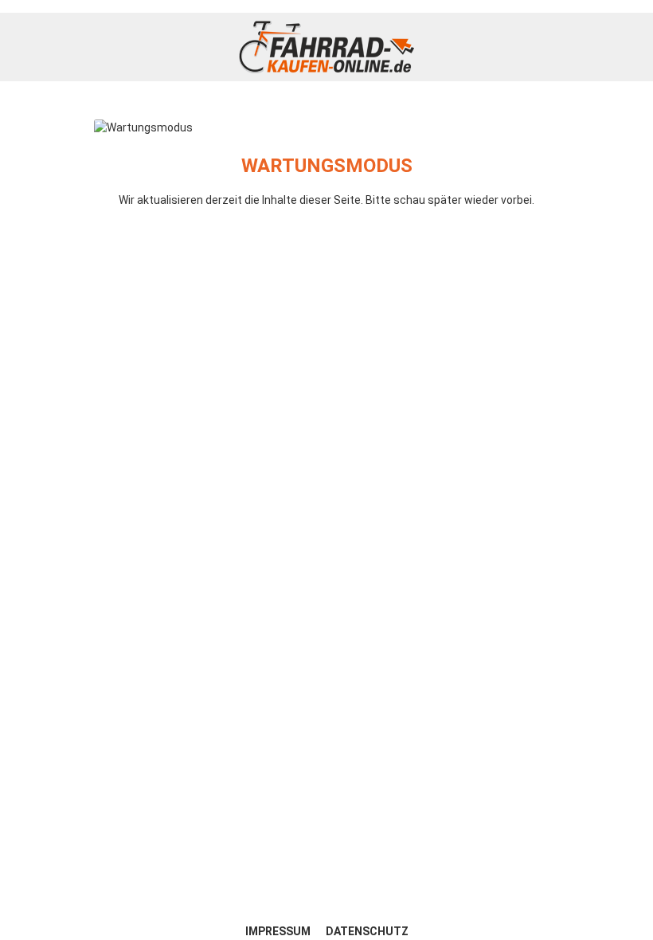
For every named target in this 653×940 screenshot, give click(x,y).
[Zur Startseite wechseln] (326, 47)
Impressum (279, 931)
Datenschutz (367, 931)
